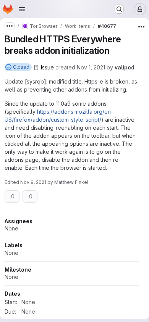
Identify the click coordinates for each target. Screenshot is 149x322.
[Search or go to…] (119, 9)
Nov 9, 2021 (33, 182)
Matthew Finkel (71, 182)
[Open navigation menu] (22, 9)
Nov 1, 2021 (91, 67)
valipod (124, 67)
